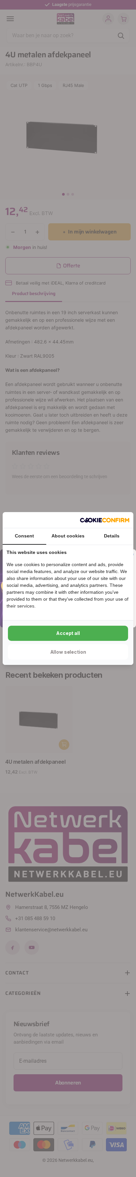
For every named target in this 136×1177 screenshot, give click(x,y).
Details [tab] (111, 535)
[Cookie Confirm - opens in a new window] (104, 520)
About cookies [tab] (68, 535)
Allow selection (68, 652)
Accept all (68, 633)
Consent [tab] (24, 535)
